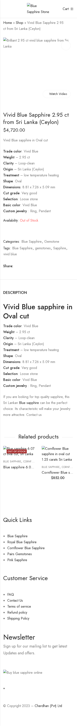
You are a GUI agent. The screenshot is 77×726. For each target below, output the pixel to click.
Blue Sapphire (31, 241)
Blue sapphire (29, 402)
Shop (19, 22)
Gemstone (51, 241)
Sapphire (59, 248)
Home (7, 22)
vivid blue (10, 254)
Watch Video (58, 93)
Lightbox (65, 45)
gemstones (43, 248)
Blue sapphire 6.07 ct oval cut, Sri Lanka (34, 467)
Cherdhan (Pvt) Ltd (48, 705)
